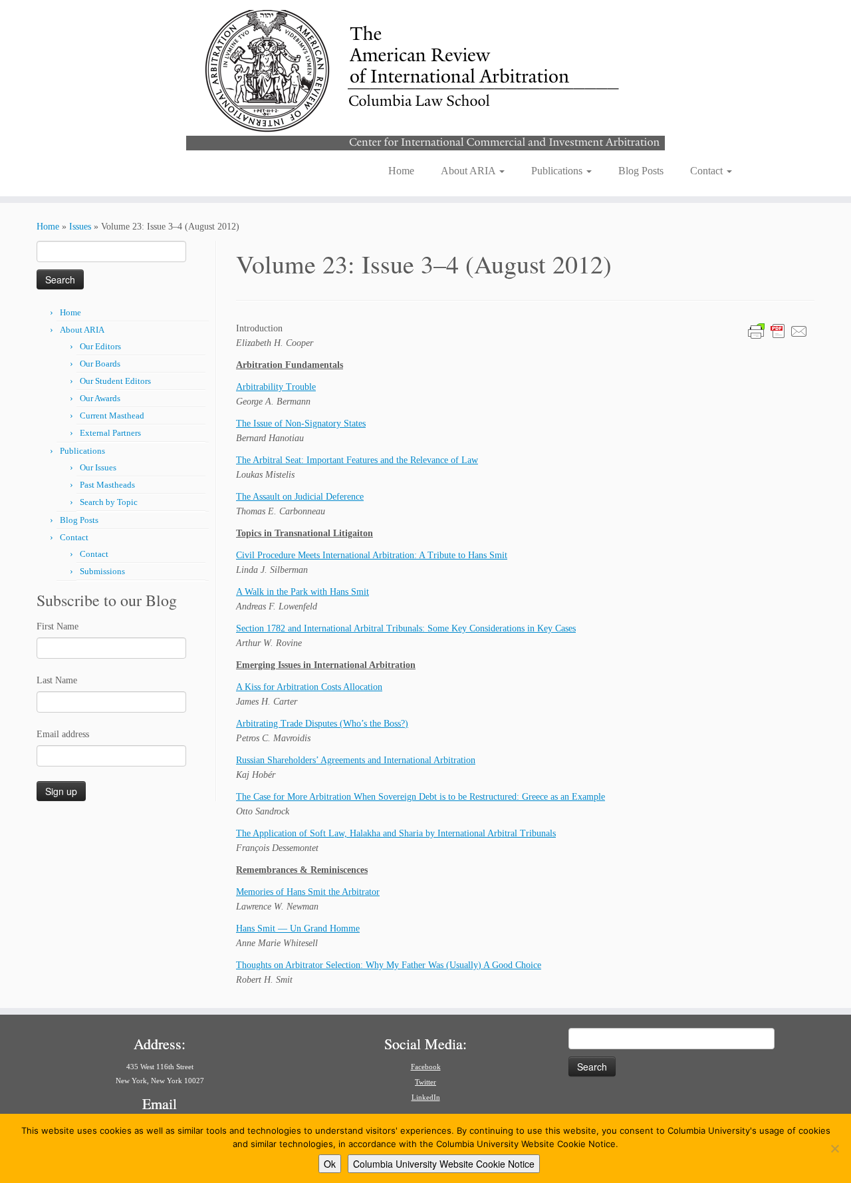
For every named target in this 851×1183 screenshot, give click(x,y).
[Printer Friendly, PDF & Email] (777, 330)
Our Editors (100, 346)
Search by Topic (109, 502)
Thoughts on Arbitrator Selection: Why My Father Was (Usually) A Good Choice (388, 965)
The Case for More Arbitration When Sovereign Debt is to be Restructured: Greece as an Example (420, 797)
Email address (63, 734)
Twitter (425, 1082)
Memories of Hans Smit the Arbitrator (308, 892)
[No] (834, 1148)
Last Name (57, 680)
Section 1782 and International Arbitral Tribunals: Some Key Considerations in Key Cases (406, 628)
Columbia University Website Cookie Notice (444, 1163)
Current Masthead (112, 416)
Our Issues (98, 467)
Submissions (102, 571)
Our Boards (100, 364)
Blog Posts (641, 170)
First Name (57, 626)
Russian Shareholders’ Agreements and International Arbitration (355, 760)
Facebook (426, 1067)
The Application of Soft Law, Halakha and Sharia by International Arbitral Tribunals (396, 833)
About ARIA (469, 170)
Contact (707, 170)
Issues (80, 227)
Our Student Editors (115, 381)
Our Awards (100, 398)
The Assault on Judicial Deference (300, 497)
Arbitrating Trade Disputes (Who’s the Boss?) (322, 724)
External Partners (110, 433)
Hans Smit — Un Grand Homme (298, 928)
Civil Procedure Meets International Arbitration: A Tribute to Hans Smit (371, 555)
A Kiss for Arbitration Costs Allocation (309, 687)
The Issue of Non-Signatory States (301, 423)
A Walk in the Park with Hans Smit (302, 592)
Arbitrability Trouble (276, 387)
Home (401, 170)
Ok (330, 1163)
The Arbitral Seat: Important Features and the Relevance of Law (357, 460)
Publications (558, 170)
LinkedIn (426, 1097)
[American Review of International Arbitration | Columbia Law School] (425, 78)
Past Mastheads (107, 485)
